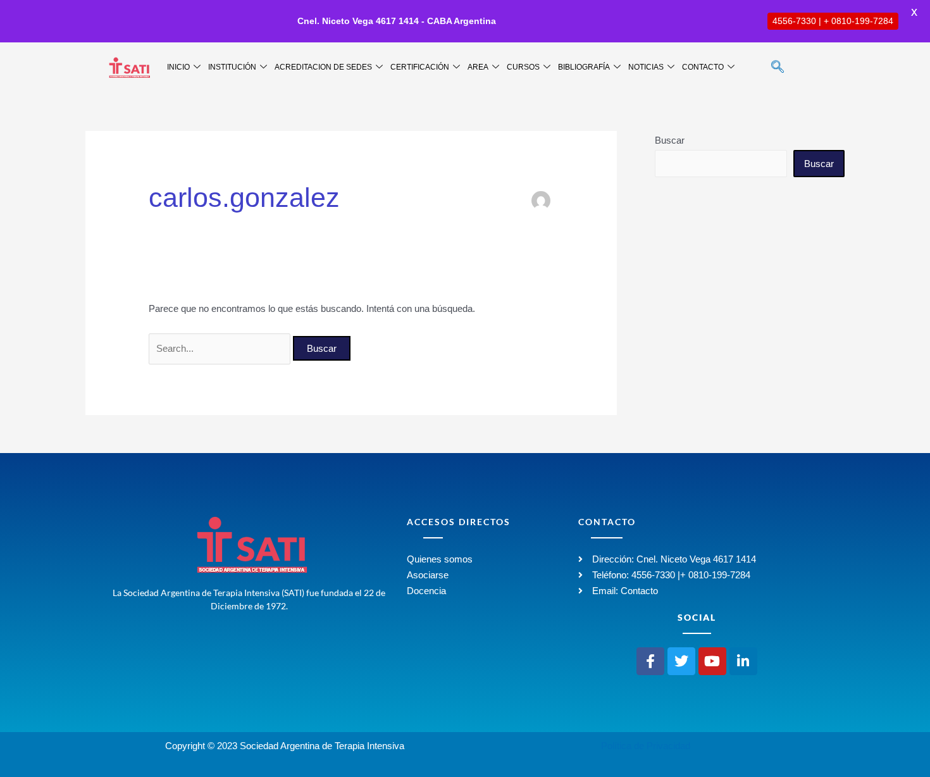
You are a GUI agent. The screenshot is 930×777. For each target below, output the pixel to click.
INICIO (178, 67)
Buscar (670, 140)
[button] (777, 67)
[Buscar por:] (221, 348)
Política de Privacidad (645, 745)
